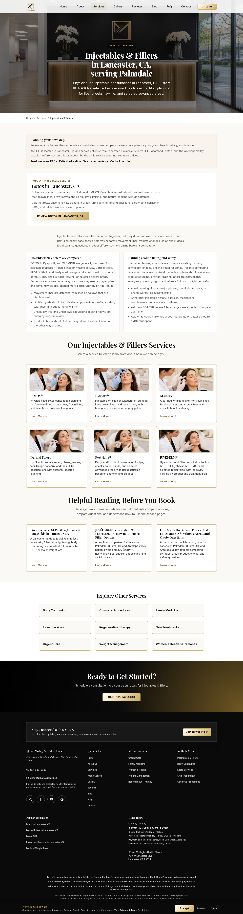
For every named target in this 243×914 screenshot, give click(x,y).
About (80, 6)
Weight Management (139, 775)
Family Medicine (136, 764)
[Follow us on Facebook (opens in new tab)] (41, 799)
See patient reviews (95, 161)
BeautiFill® (32, 836)
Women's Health (137, 769)
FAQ (169, 6)
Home (63, 6)
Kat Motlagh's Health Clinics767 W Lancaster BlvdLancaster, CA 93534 (145, 856)
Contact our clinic (121, 161)
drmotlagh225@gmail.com (44, 778)
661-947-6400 (38, 770)
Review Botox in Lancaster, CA (60, 216)
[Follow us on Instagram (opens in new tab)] (30, 799)
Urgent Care (134, 758)
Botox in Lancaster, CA (38, 824)
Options (215, 908)
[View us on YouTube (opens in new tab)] (51, 799)
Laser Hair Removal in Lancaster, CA (45, 842)
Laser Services (185, 769)
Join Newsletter (197, 732)
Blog (154, 6)
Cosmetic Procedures (188, 781)
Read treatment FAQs (43, 161)
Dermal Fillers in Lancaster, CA (42, 830)
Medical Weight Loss (37, 848)
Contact (186, 6)
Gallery (118, 6)
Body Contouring (186, 764)
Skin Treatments (186, 775)
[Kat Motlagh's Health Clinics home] (30, 7)
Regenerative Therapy (140, 781)
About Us (92, 764)
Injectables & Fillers (187, 758)
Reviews (137, 6)
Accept (184, 908)
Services (98, 6)
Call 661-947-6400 (121, 697)
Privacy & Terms (128, 910)
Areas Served (95, 775)
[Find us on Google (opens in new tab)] (62, 799)
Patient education (70, 161)
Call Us (207, 6)
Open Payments (62, 881)
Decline (201, 908)
